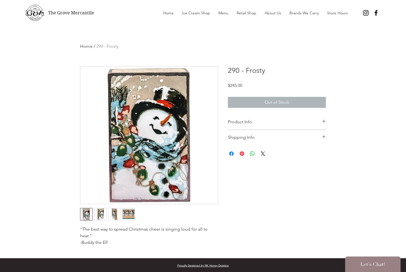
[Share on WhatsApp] (252, 153)
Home (86, 46)
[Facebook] (376, 13)
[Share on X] (263, 153)
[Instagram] (366, 13)
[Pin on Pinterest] (242, 153)
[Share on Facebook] (231, 153)
